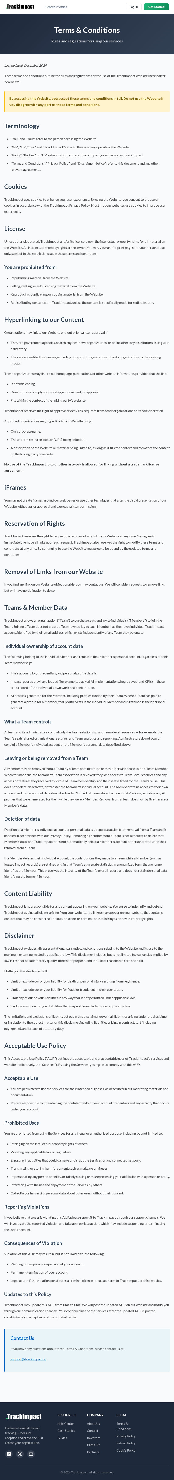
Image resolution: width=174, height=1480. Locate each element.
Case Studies (66, 1430)
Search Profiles (56, 7)
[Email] (31, 1454)
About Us (93, 1423)
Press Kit (93, 1445)
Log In (133, 6)
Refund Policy (125, 1443)
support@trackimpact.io (28, 1359)
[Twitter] (20, 1454)
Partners (93, 1452)
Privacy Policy (125, 1436)
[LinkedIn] (9, 1454)
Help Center (66, 1423)
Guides (62, 1438)
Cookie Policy (125, 1450)
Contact (92, 1430)
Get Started (156, 6)
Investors (93, 1438)
